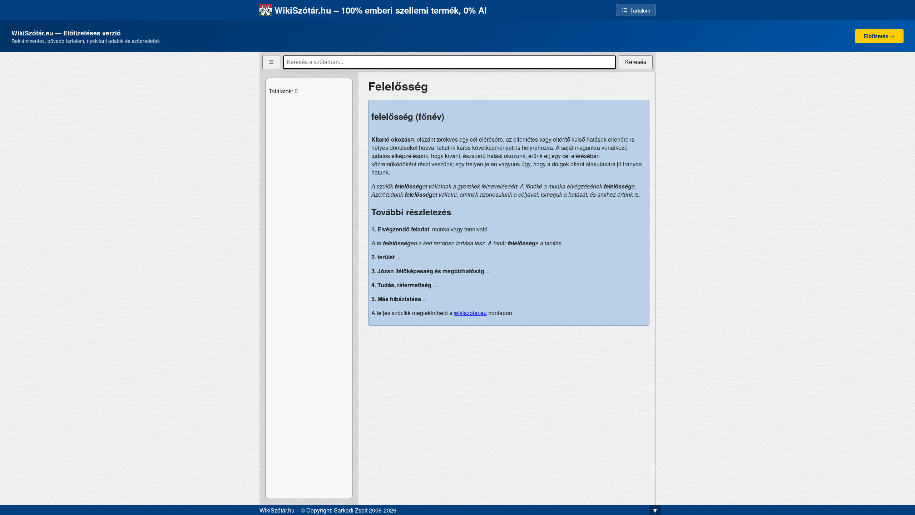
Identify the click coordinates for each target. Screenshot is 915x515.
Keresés (635, 62)
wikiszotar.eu (470, 313)
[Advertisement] (508, 382)
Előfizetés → (879, 36)
